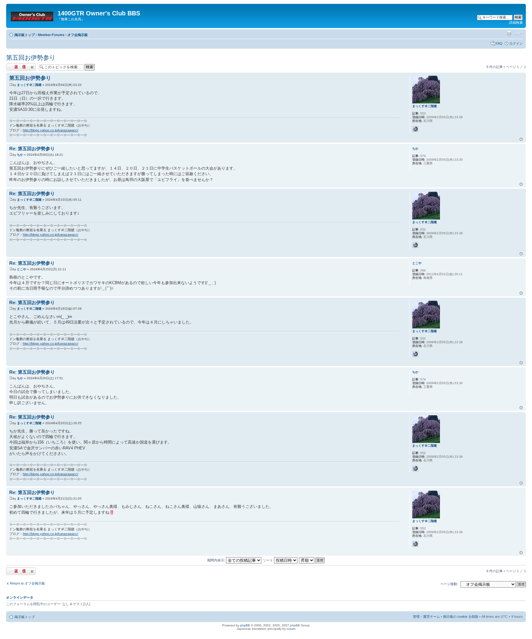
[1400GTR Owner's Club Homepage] (33, 15)
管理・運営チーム (426, 616)
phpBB (245, 625)
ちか (20, 154)
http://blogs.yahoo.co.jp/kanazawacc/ (50, 130)
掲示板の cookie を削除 (460, 616)
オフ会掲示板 (77, 35)
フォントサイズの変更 (518, 33)
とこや (21, 269)
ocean (291, 628)
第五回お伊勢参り (30, 57)
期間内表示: (216, 560)
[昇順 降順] (312, 560)
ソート (268, 560)
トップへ (521, 139)
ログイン (516, 43)
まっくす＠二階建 (29, 84)
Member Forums (51, 35)
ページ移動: (449, 584)
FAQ (499, 43)
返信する (13, 65)
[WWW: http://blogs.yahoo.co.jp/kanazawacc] (415, 129)
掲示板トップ (24, 35)
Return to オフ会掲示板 (27, 583)
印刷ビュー (509, 33)
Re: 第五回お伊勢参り (32, 148)
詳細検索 (516, 22)
